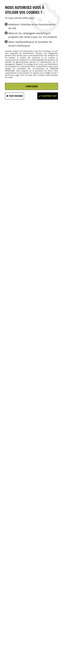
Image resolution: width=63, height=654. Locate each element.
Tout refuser (15, 96)
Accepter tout (49, 96)
